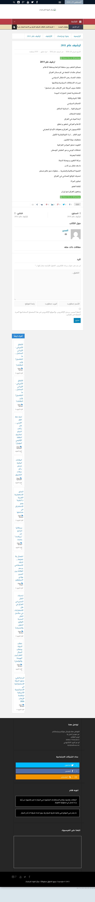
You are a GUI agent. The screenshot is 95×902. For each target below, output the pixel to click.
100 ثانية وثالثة (74, 98)
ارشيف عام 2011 (33, 36)
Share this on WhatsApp (71, 58)
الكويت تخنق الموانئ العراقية (69, 145)
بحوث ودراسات (63, 36)
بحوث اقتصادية (19, 447)
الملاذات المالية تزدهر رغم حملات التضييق (18, 467)
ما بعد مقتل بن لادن (73, 166)
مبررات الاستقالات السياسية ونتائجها (66, 83)
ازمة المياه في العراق (72, 119)
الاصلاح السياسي (74, 103)
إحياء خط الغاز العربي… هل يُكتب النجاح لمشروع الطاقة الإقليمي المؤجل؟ (18, 430)
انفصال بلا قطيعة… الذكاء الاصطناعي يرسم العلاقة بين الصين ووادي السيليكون (19, 568)
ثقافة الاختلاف (75, 114)
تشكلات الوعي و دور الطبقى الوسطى (66, 150)
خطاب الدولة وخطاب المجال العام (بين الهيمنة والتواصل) (18, 652)
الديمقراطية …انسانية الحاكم (69, 108)
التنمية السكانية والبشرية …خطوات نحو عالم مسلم (60, 171)
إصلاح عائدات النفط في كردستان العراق (65, 72)
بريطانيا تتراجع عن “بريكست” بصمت (18, 533)
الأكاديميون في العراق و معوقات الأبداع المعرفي (62, 129)
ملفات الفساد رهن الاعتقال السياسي (66, 77)
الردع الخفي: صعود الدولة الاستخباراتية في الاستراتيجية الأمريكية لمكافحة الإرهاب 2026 (19, 690)
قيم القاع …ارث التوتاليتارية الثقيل (66, 134)
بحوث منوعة (20, 584)
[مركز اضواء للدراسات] (47, 9)
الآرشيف (49, 36)
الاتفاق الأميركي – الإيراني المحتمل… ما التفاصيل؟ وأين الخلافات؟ (19, 355)
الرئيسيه (77, 36)
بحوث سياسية (20, 369)
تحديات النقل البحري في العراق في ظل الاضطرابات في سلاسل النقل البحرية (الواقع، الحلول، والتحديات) (19, 612)
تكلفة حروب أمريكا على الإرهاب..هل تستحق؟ (63, 88)
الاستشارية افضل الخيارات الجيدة (67, 93)
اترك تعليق (44, 52)
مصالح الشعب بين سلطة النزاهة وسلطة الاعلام (62, 67)
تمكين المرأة (76, 181)
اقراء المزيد (19, 373)
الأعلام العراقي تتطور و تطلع (69, 124)
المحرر (65, 230)
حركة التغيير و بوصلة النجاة (70, 160)
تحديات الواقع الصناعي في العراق (67, 176)
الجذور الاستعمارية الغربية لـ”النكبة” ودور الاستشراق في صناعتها (19, 502)
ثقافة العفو (76, 186)
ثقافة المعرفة (75, 155)
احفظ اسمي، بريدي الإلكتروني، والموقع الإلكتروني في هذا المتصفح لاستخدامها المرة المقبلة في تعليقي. (48, 313)
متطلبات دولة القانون (72, 140)
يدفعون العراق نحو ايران (71, 191)
